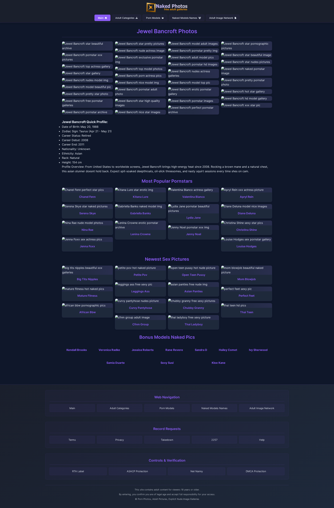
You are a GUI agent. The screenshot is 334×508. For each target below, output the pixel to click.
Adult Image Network (221, 17)
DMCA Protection (256, 471)
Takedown (167, 439)
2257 (214, 439)
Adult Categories (125, 17)
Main (101, 17)
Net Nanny (196, 471)
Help (262, 439)
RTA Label (78, 471)
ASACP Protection (137, 471)
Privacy (119, 439)
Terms (72, 439)
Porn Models (153, 17)
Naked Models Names (185, 17)
